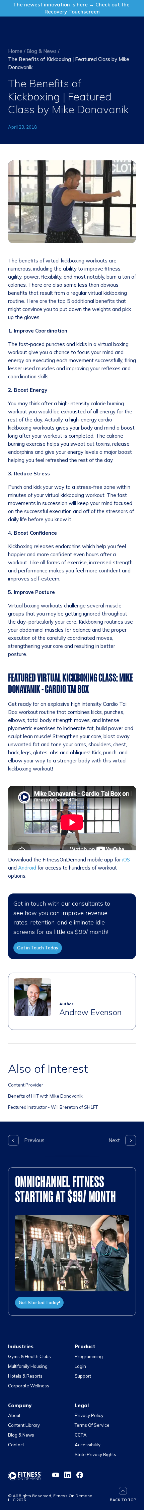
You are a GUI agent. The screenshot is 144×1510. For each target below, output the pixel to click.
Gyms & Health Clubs (29, 1356)
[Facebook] (80, 1475)
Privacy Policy (89, 1415)
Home (15, 51)
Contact (16, 1444)
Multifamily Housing (28, 1366)
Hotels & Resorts (25, 1376)
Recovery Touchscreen (72, 11)
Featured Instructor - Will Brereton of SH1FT (53, 1107)
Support (83, 1376)
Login (80, 1366)
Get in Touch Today (37, 947)
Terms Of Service (92, 1425)
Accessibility (87, 1444)
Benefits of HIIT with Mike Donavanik (45, 1096)
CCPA (81, 1435)
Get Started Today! (39, 1302)
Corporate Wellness (28, 1385)
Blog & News (41, 51)
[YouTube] (56, 1475)
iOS (126, 859)
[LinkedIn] (68, 1475)
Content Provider (25, 1085)
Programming (89, 1356)
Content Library (24, 1425)
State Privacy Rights (95, 1454)
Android (27, 867)
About (14, 1415)
